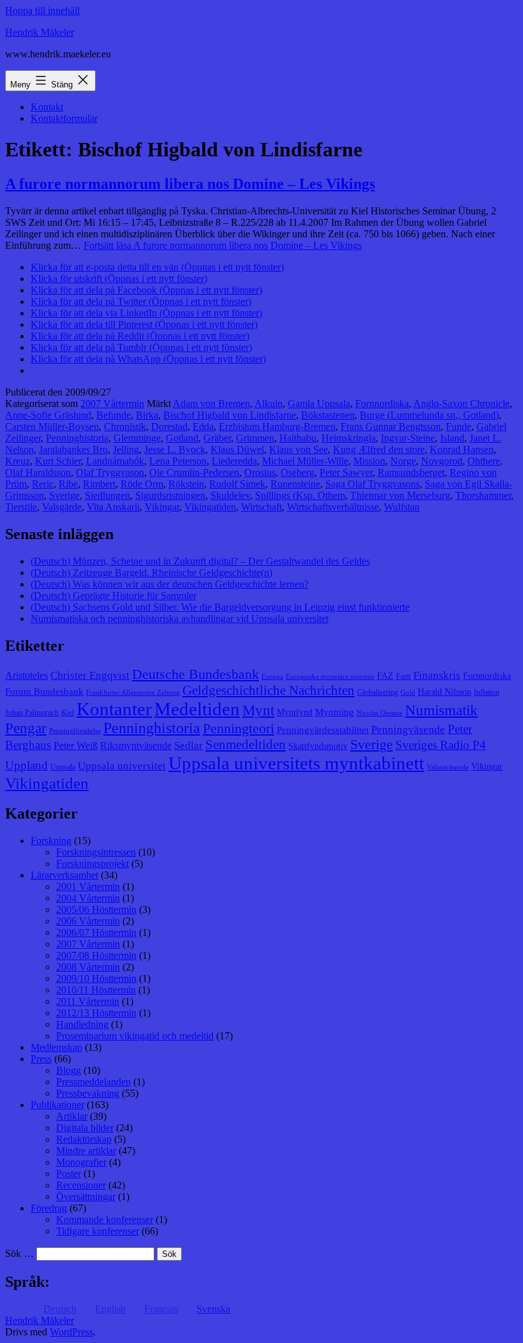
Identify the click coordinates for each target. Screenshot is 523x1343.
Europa (272, 676)
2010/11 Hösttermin (96, 989)
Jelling (126, 449)
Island (452, 438)
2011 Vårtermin (87, 1001)
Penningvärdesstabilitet (323, 730)
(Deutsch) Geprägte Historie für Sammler (113, 595)
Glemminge (137, 438)
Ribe (68, 484)
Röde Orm (142, 484)
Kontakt (47, 106)
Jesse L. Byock (174, 449)
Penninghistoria (77, 438)
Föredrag (49, 1208)
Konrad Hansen (462, 449)
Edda (203, 426)
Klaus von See (298, 449)
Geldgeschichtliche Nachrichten (268, 690)
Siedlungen (107, 495)
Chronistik (125, 426)
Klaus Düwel (237, 449)
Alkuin (268, 403)
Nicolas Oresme (379, 712)
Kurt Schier (58, 461)
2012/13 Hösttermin (96, 1012)
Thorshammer (483, 495)
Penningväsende (408, 729)
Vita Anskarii (113, 506)
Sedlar (188, 745)
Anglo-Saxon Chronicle (461, 403)
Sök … (19, 1253)
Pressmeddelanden (93, 1081)
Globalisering (377, 692)
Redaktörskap (84, 1139)
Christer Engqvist (89, 675)
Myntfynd (295, 712)
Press (41, 1058)
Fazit (403, 676)
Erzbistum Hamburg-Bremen (277, 426)
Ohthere (484, 461)
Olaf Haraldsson (38, 472)
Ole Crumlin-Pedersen (194, 472)
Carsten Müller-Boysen (52, 426)
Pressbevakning (87, 1093)
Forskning (51, 840)
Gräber (217, 438)
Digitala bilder (85, 1127)
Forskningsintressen (96, 852)
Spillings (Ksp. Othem (300, 495)
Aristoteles (26, 675)
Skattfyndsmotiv (318, 746)
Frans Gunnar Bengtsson (391, 426)
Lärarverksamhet (64, 875)
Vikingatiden (210, 506)
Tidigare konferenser (97, 1231)
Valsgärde (62, 506)
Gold (408, 692)
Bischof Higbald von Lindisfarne (229, 415)
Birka (147, 415)
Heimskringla (348, 438)
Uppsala (62, 766)
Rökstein (186, 484)
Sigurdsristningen (170, 495)
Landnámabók (115, 461)
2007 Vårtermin (112, 403)
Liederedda (234, 461)
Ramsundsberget (411, 472)
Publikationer (57, 1104)
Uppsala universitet (122, 766)
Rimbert (99, 484)
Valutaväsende (448, 767)
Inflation (486, 692)
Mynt (258, 710)
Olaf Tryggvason (110, 472)
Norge (403, 461)
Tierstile (21, 506)
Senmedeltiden (245, 744)
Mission (369, 461)
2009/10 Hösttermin (96, 978)
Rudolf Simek (237, 484)
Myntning (334, 712)
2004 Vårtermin (88, 898)
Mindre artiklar (86, 1150)
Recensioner (81, 1185)
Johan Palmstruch (32, 712)
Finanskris (436, 675)
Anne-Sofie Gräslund (48, 415)
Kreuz (17, 461)
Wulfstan (402, 506)
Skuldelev (230, 495)
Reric (43, 484)
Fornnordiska (382, 403)
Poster (68, 1173)
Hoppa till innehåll (42, 10)
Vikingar (162, 506)
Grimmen (255, 438)
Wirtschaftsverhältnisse (333, 506)
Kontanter (114, 709)
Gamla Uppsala (319, 403)
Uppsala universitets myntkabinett (296, 763)
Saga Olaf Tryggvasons (372, 484)
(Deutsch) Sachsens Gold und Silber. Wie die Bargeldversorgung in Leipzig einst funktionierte (220, 607)
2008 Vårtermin (88, 966)
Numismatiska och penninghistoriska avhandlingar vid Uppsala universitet (179, 618)
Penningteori (238, 728)
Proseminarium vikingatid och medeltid (135, 1035)
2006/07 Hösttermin (96, 932)
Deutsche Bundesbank (195, 674)
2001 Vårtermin (88, 886)
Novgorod (441, 461)
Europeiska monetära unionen (330, 676)
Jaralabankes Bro (73, 449)
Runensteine (295, 484)
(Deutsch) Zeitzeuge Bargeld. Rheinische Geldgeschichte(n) (151, 572)
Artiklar (71, 1116)
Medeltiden (197, 709)
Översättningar (85, 1196)
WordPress (71, 1331)
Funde (458, 426)
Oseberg (297, 472)
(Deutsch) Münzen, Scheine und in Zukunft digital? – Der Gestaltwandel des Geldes (200, 561)
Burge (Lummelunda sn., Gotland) (429, 415)
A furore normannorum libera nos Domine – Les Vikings (190, 183)
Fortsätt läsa (223, 245)
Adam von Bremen (211, 403)
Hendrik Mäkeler (39, 32)
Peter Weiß (76, 745)
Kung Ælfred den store (379, 449)
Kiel (67, 712)
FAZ (385, 676)
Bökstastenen (328, 415)
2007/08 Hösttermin (96, 955)
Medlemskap (56, 1047)
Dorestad (169, 426)
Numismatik (441, 710)
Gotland (182, 438)
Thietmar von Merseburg (400, 495)
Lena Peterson (178, 461)
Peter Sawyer (346, 472)
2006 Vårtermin (88, 921)
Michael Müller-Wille (305, 461)
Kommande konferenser (104, 1219)
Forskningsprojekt (92, 863)
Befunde (113, 415)
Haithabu (297, 438)
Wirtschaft (261, 506)
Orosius (260, 472)
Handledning (82, 1024)
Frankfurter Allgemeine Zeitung (133, 692)
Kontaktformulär (64, 118)
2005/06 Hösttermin (96, 909)
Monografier (81, 1162)
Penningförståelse (75, 730)
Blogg (68, 1070)
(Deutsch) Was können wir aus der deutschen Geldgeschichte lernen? (170, 584)
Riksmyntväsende (136, 745)
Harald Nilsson (444, 692)
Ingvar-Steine (408, 438)
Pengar (26, 728)
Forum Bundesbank (44, 691)
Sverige (64, 495)
